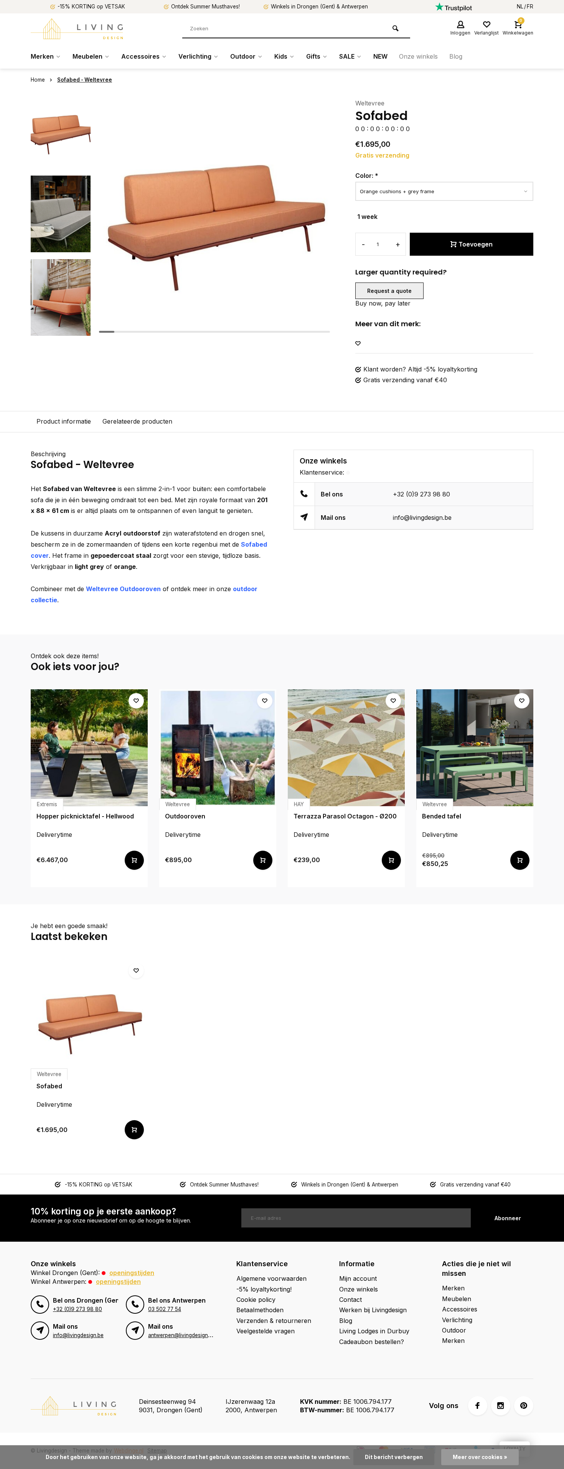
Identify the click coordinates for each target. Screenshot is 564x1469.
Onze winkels (418, 56)
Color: (366, 175)
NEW (380, 56)
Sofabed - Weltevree (84, 80)
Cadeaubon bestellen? (371, 1342)
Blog (455, 56)
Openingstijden (131, 1273)
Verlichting (194, 56)
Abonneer (508, 1218)
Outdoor (243, 56)
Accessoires (140, 56)
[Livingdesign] (77, 28)
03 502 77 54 (164, 1309)
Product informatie (63, 421)
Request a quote (389, 291)
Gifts (313, 56)
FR (530, 6)
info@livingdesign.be (422, 517)
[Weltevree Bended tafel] (474, 747)
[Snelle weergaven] (134, 860)
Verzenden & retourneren (273, 1320)
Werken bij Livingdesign (373, 1310)
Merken (42, 56)
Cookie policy (255, 1299)
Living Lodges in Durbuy (374, 1331)
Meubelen (87, 56)
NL (520, 6)
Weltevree (369, 103)
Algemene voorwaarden (271, 1278)
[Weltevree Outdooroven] (217, 747)
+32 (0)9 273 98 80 (421, 494)
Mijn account (358, 1278)
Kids (280, 56)
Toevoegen (475, 244)
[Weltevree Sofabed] (89, 1017)
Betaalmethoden (260, 1310)
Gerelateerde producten (137, 421)
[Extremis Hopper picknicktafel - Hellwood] (89, 747)
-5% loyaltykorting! (264, 1289)
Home (38, 80)
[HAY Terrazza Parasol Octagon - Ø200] (346, 747)
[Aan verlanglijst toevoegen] (358, 343)
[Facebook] (477, 1405)
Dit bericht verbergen (394, 1457)
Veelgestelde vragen (265, 1331)
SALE (347, 56)
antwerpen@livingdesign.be (181, 1335)
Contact (350, 1299)
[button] (61, 330)
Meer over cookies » (480, 1457)
